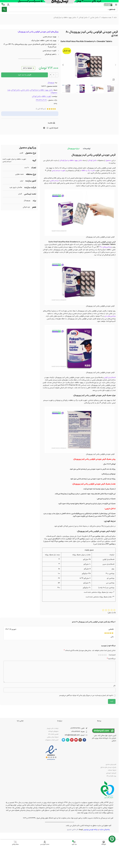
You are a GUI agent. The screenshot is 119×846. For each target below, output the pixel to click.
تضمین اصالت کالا (53, 734)
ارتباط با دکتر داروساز (52, 728)
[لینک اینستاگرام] (80, 740)
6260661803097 (41, 100)
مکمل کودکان (83, 17)
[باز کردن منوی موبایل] (116, 4)
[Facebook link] (84, 740)
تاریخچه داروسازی (111, 773)
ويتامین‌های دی (110, 316)
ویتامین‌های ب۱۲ (105, 247)
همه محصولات (106, 17)
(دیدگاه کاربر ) (41, 109)
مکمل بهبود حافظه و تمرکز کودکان (64, 17)
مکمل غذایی (94, 17)
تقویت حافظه (46, 96)
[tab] (86, 148)
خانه (115, 17)
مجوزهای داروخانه (53, 731)
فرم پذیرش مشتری (111, 764)
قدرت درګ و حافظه (87, 170)
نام (115, 685)
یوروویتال (51, 82)
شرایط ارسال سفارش (52, 737)
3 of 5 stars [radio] (102, 655)
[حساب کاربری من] (8, 4)
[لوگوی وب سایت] (108, 4)
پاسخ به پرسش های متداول (108, 767)
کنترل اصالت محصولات (51, 740)
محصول (108, 160)
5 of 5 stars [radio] (99, 655)
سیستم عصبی (54, 180)
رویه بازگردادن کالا (111, 776)
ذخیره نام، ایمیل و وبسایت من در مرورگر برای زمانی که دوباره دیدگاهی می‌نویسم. (86, 695)
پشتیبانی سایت (104, 829)
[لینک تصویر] (51, 753)
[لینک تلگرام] (44, 128)
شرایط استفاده (112, 770)
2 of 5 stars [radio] (104, 655)
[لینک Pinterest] (72, 740)
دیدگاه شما (111, 658)
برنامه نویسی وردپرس (90, 829)
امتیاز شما (112, 655)
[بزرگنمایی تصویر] (113, 79)
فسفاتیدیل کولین (110, 377)
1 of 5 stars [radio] (106, 655)
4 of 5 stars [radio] (100, 655)
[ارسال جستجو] (4, 9)
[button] (115, 65)
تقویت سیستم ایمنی (58, 170)
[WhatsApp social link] (47, 128)
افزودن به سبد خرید (24, 75)
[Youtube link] (76, 740)
